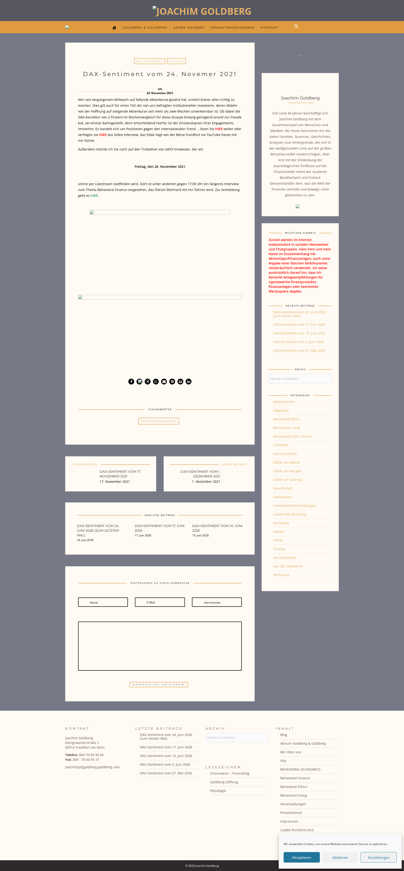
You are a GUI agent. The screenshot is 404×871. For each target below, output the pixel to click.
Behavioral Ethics (286, 419)
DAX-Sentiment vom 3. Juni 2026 (298, 342)
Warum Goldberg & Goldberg (303, 743)
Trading (176, 61)
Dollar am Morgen (287, 471)
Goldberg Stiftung (224, 782)
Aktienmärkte (283, 401)
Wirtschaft (281, 575)
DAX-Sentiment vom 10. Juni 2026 (299, 333)
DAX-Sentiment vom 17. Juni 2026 (299, 324)
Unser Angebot (189, 27)
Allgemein (281, 410)
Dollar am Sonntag (287, 479)
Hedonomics (283, 497)
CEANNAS (281, 445)
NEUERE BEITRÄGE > (235, 464)
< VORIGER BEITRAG (84, 464)
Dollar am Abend (286, 462)
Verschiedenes (284, 557)
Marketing (281, 523)
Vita (283, 760)
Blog (283, 734)
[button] (297, 30)
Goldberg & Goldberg (145, 27)
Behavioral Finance (295, 778)
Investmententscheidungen (294, 505)
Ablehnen (340, 857)
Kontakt (269, 27)
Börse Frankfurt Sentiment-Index (159, 421)
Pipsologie (218, 790)
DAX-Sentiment (149, 61)
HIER (219, 129)
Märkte (278, 531)
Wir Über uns (290, 752)
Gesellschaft (282, 488)
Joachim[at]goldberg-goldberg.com (92, 767)
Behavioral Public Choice (292, 436)
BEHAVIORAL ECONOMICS (300, 769)
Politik (278, 540)
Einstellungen (379, 857)
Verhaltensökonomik (232, 27)
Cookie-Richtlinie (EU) (297, 830)
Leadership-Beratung (290, 514)
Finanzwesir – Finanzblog (229, 773)
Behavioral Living (286, 427)
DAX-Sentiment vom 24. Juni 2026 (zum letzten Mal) (299, 314)
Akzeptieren (301, 857)
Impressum (289, 821)
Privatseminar (291, 812)
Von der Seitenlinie (288, 566)
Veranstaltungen (293, 804)
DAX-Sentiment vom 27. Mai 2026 (299, 350)
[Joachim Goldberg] (202, 10)
